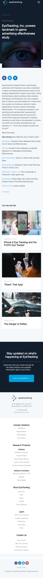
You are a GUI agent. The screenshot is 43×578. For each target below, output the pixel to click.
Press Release (5, 192)
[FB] (16, 563)
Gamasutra (6, 141)
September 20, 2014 (10, 239)
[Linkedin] (19, 563)
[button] (4, 78)
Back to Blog (6, 15)
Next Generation (8, 158)
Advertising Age (8, 165)
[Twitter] (23, 563)
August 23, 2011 (9, 321)
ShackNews (7, 179)
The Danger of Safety (15, 324)
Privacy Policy (21, 567)
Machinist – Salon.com (11, 172)
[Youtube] (27, 563)
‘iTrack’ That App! (13, 285)
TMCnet (5, 148)
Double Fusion (8, 186)
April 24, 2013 (8, 281)
